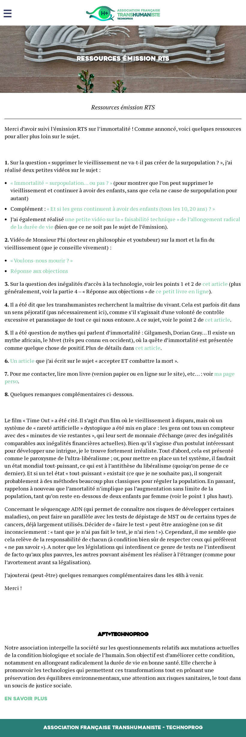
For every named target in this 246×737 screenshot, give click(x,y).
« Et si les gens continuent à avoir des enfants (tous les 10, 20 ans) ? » (131, 208)
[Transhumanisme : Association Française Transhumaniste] (123, 13)
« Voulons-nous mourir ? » (41, 260)
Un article (22, 360)
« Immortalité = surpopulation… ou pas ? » (61, 182)
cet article (215, 283)
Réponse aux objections (39, 270)
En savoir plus (25, 699)
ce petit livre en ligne (182, 291)
